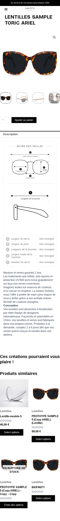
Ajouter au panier (24, 120)
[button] (54, 37)
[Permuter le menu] (6, 9)
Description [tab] (10, 134)
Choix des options (14, 505)
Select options (11, 432)
